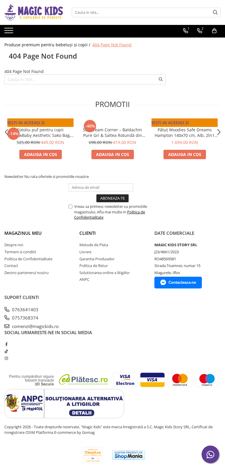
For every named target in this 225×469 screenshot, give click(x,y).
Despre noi (13, 244)
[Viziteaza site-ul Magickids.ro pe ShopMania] (128, 455)
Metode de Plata (93, 244)
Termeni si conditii (20, 251)
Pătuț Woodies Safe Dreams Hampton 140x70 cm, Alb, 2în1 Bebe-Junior (184, 132)
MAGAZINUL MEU (23, 233)
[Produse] (9, 32)
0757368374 (24, 318)
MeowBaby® (40, 124)
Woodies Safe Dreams (185, 124)
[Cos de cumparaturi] (214, 31)
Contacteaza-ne (182, 282)
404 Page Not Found (112, 44)
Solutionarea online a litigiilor (104, 272)
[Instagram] (6, 358)
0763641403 (24, 309)
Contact (11, 265)
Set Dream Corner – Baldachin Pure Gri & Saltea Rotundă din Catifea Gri (112, 132)
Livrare (85, 251)
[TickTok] (6, 351)
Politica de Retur (93, 265)
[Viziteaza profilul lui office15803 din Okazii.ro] (93, 455)
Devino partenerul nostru (26, 272)
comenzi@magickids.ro (35, 326)
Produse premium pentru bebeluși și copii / (47, 44)
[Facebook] (6, 344)
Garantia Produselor (97, 258)
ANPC (84, 279)
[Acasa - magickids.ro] (33, 12)
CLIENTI (87, 233)
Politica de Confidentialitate (28, 258)
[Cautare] (215, 12)
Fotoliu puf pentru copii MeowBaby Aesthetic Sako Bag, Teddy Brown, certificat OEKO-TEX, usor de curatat (40, 132)
